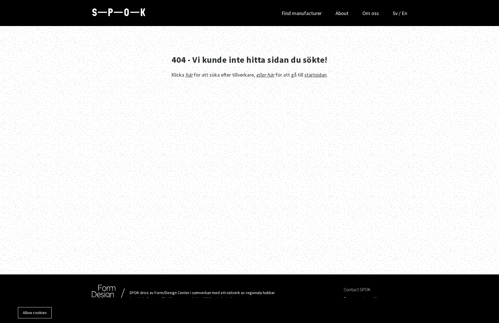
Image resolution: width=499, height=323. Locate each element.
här (189, 74)
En (404, 13)
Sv (396, 13)
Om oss (370, 13)
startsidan (315, 74)
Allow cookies (35, 312)
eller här (265, 74)
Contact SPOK (357, 289)
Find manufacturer (302, 13)
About (342, 13)
